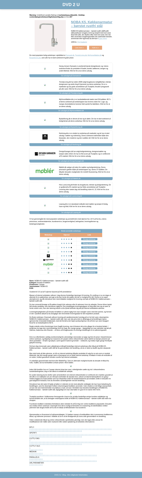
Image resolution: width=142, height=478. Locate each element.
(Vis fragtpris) (82, 42)
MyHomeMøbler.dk (95, 55)
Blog (64, 475)
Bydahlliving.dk (35, 58)
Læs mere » (79, 48)
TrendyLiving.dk (81, 55)
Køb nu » (95, 48)
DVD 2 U (71, 4)
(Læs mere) (103, 38)
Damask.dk (70, 55)
